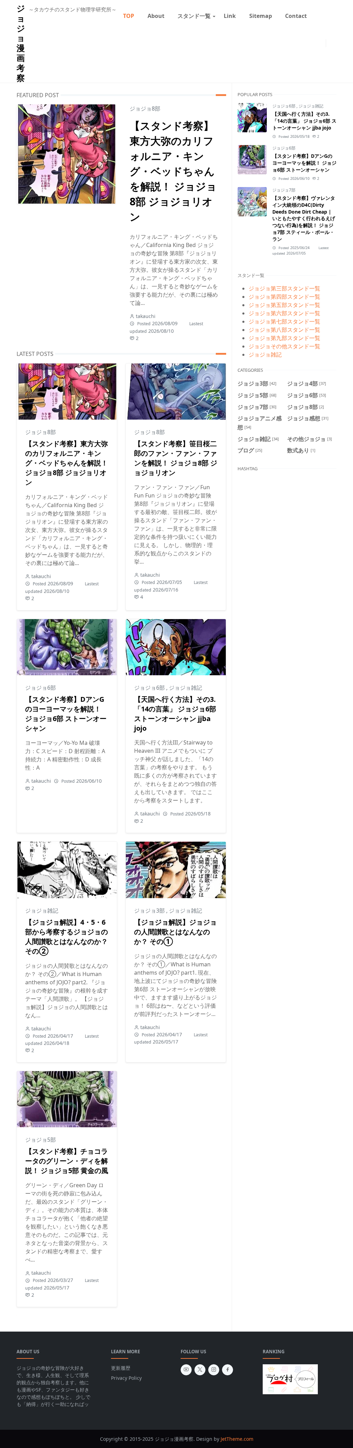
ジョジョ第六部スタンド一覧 (284, 313)
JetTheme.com (237, 1439)
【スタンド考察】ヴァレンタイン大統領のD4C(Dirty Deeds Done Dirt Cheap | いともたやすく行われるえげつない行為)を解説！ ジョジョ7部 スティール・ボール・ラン (303, 218)
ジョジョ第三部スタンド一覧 (284, 288)
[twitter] (316, 43)
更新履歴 (120, 1368)
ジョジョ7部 (283, 190)
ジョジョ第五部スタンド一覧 (284, 305)
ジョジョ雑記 (185, 687)
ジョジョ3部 (150, 910)
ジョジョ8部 (145, 108)
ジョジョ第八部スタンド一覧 (284, 329)
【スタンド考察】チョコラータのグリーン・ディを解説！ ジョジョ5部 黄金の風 (66, 1161)
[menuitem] (129, 15)
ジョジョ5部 (40, 1139)
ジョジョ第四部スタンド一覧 (284, 296)
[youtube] (186, 1369)
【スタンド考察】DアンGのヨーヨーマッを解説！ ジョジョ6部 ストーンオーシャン (66, 714)
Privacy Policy (126, 1378)
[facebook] (227, 1369)
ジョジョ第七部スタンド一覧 (284, 321)
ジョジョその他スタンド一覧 (284, 346)
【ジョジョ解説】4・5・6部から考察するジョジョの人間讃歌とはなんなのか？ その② (66, 936)
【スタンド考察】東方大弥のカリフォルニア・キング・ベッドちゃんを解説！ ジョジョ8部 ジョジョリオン (173, 171)
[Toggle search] (336, 43)
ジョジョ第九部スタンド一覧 (284, 338)
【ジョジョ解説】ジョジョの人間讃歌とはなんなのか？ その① (175, 931)
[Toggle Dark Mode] (330, 43)
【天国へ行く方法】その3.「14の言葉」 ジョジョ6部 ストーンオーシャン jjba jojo (175, 714)
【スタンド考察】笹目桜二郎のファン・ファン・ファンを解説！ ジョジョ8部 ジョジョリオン (175, 458)
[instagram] (321, 43)
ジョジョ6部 (40, 687)
